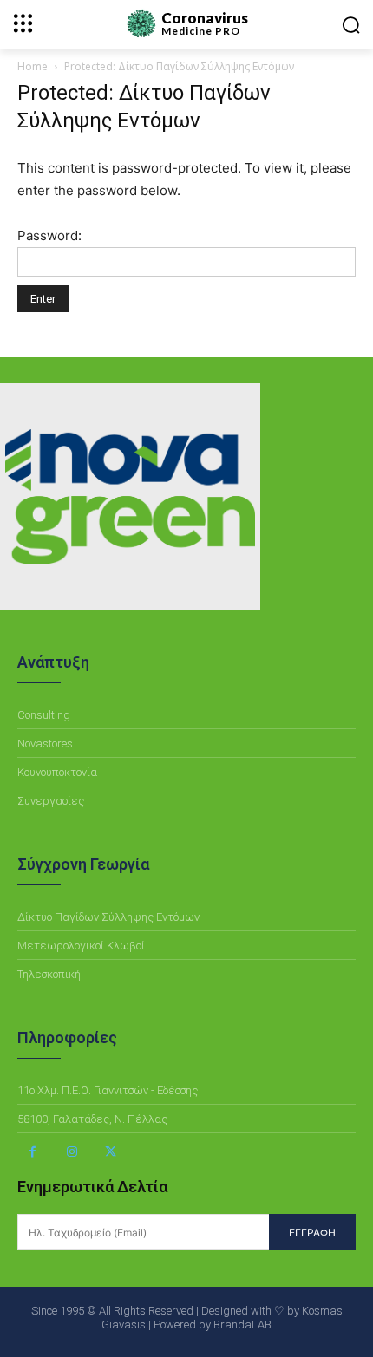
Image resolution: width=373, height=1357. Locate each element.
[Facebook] (32, 1152)
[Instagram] (71, 1152)
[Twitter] (110, 1152)
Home (32, 66)
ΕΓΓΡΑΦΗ (312, 1232)
